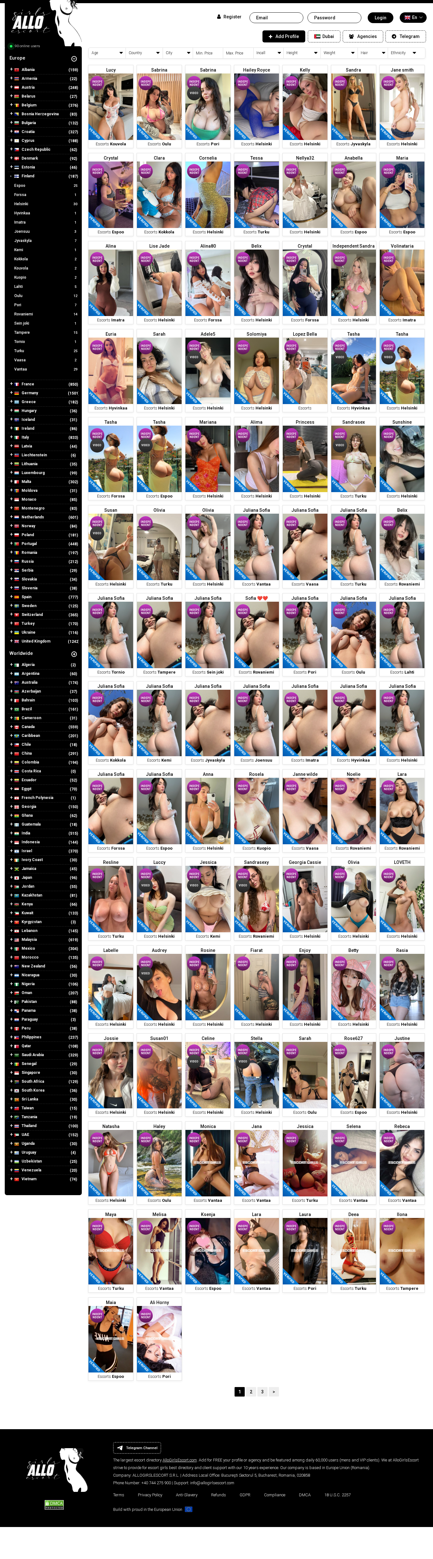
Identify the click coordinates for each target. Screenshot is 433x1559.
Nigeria (28, 984)
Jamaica (28, 868)
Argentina (30, 673)
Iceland (28, 419)
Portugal (29, 544)
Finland (27, 176)
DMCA (305, 1494)
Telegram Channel (142, 1448)
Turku (45, 351)
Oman (26, 993)
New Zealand (33, 966)
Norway (28, 526)
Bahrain (28, 700)
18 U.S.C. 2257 (337, 1494)
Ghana (27, 815)
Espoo (45, 185)
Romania (29, 552)
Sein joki (45, 323)
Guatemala (31, 824)
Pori (45, 305)
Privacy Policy (150, 1494)
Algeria (28, 664)
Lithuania (29, 464)
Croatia (28, 132)
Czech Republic (35, 149)
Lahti (45, 286)
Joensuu (45, 231)
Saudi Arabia (32, 1055)
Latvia (26, 446)
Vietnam (28, 1179)
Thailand (28, 1126)
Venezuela (31, 1170)
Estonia (28, 167)
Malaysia (29, 939)
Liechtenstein (34, 455)
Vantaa (45, 369)
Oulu (45, 296)
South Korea (32, 1090)
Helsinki (45, 204)
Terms (118, 1494)
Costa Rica (31, 771)
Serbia (27, 570)
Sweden (28, 606)
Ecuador (28, 780)
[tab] (43, 58)
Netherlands (32, 517)
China (26, 753)
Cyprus (28, 140)
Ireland (27, 428)
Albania (28, 69)
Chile (26, 744)
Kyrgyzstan (31, 922)
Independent (97, 83)
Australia (29, 682)
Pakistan (29, 1001)
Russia (27, 561)
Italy (25, 437)
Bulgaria (28, 123)
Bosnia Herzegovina (40, 114)
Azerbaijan (31, 691)
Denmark (29, 158)
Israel (26, 851)
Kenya (27, 904)
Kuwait (27, 913)
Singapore (30, 1072)
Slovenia (29, 588)
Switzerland (32, 614)
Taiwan (27, 1108)
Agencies (367, 36)
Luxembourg (33, 473)
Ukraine (28, 632)
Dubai (327, 36)
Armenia (29, 78)
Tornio (45, 341)
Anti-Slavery (186, 1494)
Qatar (26, 1046)
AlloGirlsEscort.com (180, 1460)
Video (194, 93)
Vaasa (45, 360)
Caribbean (30, 735)
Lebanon (29, 930)
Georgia (28, 806)
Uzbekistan (31, 1161)
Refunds (218, 1494)
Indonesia (30, 842)
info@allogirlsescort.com (212, 1482)
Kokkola (45, 259)
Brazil (26, 709)
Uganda (28, 1143)
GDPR (245, 1494)
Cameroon (31, 718)
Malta (26, 481)
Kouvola (45, 268)
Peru (25, 1028)
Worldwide (21, 653)
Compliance (274, 1494)
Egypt (26, 789)
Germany (29, 393)
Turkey (28, 623)
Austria (28, 87)
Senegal (28, 1064)
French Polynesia (37, 797)
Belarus (28, 96)
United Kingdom (35, 641)
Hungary (28, 411)
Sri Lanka (29, 1099)
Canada (28, 727)
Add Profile (287, 36)
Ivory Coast (32, 860)
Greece (28, 402)
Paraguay (29, 1019)
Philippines (31, 1037)
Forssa (45, 195)
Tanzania (29, 1117)
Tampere (45, 332)
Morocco (30, 957)
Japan (26, 877)
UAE (25, 1134)
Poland (27, 535)
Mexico (28, 948)
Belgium (28, 105)
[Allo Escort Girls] (43, 25)
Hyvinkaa (45, 213)
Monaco (28, 499)
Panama (28, 1010)
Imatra (45, 222)
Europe (17, 58)
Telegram (410, 36)
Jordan (27, 886)
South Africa (32, 1081)
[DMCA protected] (54, 1504)
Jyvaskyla (45, 240)
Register (232, 17)
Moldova (29, 490)
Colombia (30, 762)
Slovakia (29, 579)
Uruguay (28, 1152)
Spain (26, 597)
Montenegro (33, 508)
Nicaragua (30, 975)
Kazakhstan (31, 895)
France (27, 384)
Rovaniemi (45, 314)
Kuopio (45, 277)
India (25, 833)
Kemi (45, 250)
